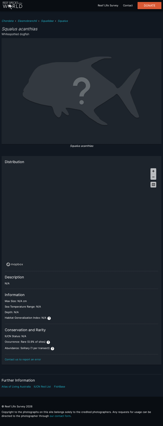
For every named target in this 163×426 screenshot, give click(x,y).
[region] (81, 217)
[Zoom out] (153, 177)
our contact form (60, 415)
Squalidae (47, 20)
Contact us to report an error (23, 359)
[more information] (49, 318)
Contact (128, 5)
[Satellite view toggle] (153, 185)
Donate (149, 5)
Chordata (8, 20)
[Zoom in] (153, 171)
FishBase (59, 386)
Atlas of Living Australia (16, 386)
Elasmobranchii (27, 20)
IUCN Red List (42, 386)
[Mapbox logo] (14, 264)
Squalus (63, 20)
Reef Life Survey (108, 5)
